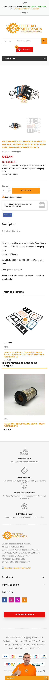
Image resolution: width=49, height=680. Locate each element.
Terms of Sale (31, 641)
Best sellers (39, 645)
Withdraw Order (24, 614)
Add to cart (26, 191)
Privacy (7, 645)
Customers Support (14, 638)
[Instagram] (17, 599)
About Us (36, 648)
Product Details (11, 231)
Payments (37, 638)
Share (8, 215)
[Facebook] (4, 599)
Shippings (28, 638)
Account (27, 648)
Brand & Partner (15, 648)
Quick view (15, 357)
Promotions (16, 645)
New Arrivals (28, 645)
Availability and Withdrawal (13, 641)
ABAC (6, 347)
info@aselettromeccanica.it (27, 9)
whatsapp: (34, 7)
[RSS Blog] (24, 599)
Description (8, 224)
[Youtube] (11, 599)
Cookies (42, 641)
